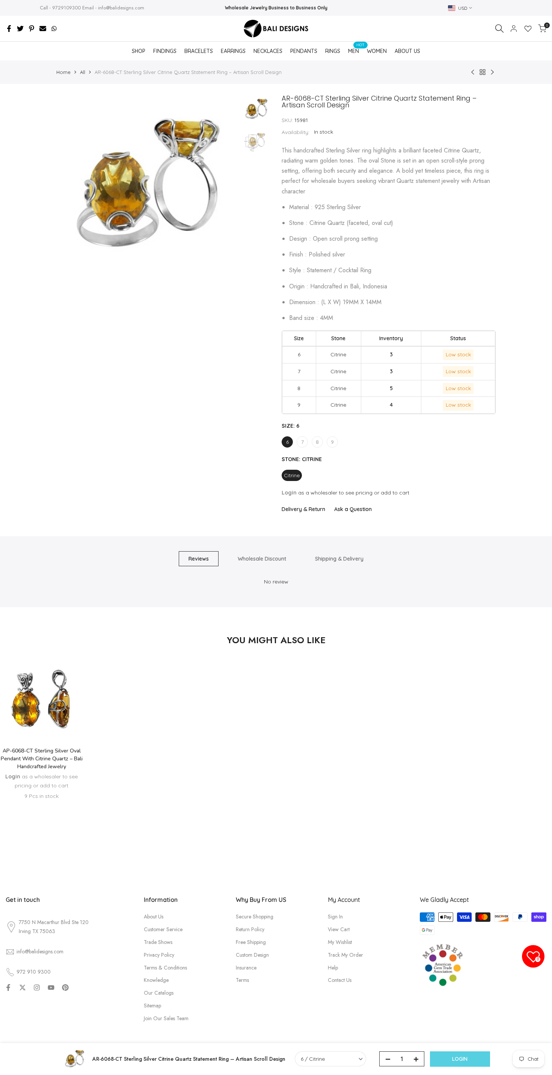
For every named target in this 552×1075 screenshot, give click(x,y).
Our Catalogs (158, 993)
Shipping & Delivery (339, 558)
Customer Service (163, 929)
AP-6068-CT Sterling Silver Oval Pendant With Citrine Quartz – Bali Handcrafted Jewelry (42, 758)
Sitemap (152, 1005)
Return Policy (250, 929)
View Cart (339, 929)
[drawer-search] (499, 28)
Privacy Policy (159, 955)
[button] (41, 719)
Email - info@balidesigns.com (113, 7)
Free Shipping (251, 942)
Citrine (292, 475)
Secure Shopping (254, 916)
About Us (153, 916)
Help (333, 967)
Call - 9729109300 (60, 7)
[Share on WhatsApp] (54, 28)
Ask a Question (353, 509)
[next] (223, 186)
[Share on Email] (42, 28)
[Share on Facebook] (9, 28)
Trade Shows (158, 942)
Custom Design (252, 955)
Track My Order (345, 955)
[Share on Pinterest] (31, 28)
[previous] (71, 186)
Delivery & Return (303, 509)
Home (63, 72)
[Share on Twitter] (20, 28)
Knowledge (156, 980)
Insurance (246, 967)
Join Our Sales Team (166, 1018)
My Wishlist (340, 942)
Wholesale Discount (262, 558)
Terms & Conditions (165, 967)
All (82, 72)
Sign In (335, 916)
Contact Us (339, 980)
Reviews (199, 558)
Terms (242, 980)
